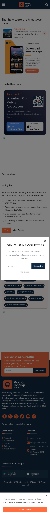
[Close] (45, 241)
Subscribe (38, 266)
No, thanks (25, 272)
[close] (46, 495)
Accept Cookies (25, 509)
